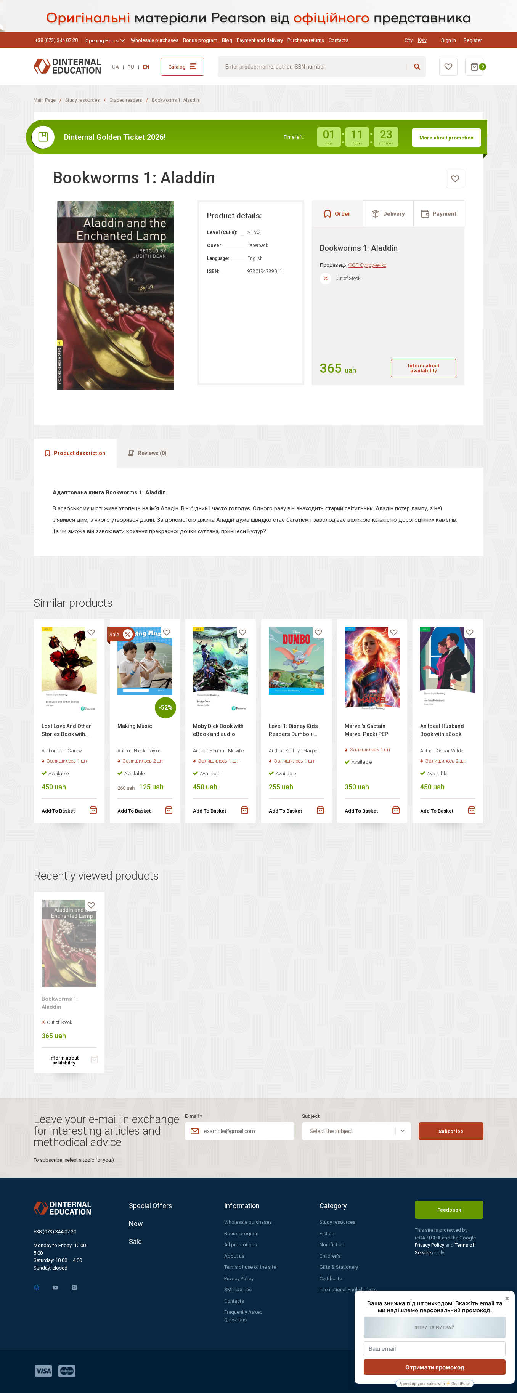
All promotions (240, 1244)
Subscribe (450, 1131)
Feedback (449, 1210)
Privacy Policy (239, 1278)
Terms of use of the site (250, 1267)
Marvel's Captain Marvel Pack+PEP (366, 730)
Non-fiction (332, 1244)
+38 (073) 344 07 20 (56, 40)
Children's (330, 1256)
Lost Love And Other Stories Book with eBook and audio (66, 731)
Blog (227, 40)
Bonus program (200, 40)
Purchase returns (305, 40)
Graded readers (125, 100)
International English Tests (348, 1289)
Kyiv (422, 40)
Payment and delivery (260, 40)
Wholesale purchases (154, 40)
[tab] (388, 213)
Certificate (331, 1278)
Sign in (448, 40)
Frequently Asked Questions (243, 1315)
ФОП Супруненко (367, 265)
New (136, 1224)
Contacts (338, 40)
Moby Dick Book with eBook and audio (218, 730)
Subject (311, 1116)
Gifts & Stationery (339, 1267)
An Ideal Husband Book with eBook (442, 730)
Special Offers (150, 1206)
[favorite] (455, 179)
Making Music (134, 726)
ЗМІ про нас (238, 1289)
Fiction (327, 1233)
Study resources (82, 100)
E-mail (193, 1116)
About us (234, 1256)
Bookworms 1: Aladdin (60, 1003)
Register (473, 40)
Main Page (45, 100)
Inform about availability (423, 368)
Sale (135, 1242)
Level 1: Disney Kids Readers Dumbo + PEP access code (293, 731)
